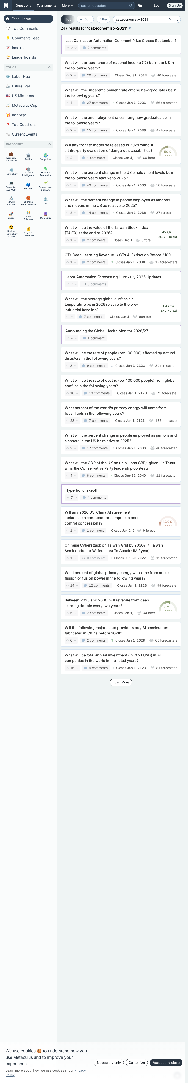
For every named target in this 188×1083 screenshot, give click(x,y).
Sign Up (175, 5)
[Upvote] (68, 48)
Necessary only (109, 1062)
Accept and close (166, 1062)
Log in (158, 5)
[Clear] (170, 19)
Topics (11, 67)
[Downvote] (75, 48)
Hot (68, 19)
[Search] (130, 5)
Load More (121, 682)
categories (14, 144)
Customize (137, 1062)
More (66, 5)
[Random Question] (140, 5)
